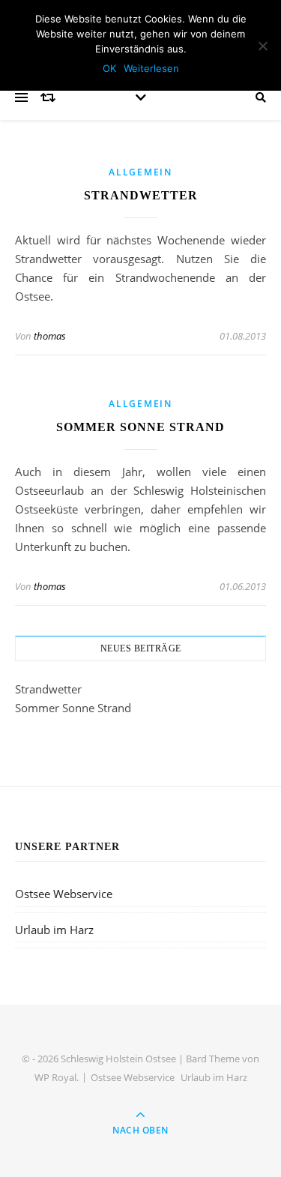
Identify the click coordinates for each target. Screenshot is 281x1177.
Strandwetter (141, 195)
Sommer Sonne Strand (140, 427)
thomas (50, 336)
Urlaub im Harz (54, 929)
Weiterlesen (151, 68)
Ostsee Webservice (63, 893)
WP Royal (55, 1077)
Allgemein (140, 172)
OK (109, 68)
